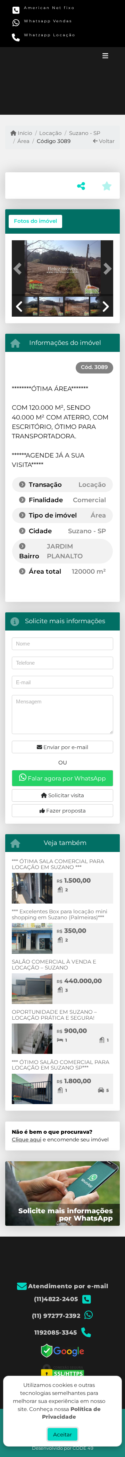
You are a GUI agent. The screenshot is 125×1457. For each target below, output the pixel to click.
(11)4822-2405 (39, 12)
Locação (50, 133)
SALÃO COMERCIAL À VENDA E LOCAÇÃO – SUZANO (54, 964)
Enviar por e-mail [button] (65, 747)
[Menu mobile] (62, 81)
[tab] (35, 221)
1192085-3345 (39, 39)
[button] (19, 269)
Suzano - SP (84, 133)
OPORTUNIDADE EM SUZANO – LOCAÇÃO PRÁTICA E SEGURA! (54, 1015)
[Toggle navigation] (105, 56)
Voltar (106, 141)
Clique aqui (26, 1139)
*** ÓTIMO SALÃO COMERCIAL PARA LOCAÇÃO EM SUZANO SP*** (60, 1065)
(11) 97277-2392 (41, 25)
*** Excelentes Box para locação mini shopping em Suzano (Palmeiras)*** (59, 914)
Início (24, 133)
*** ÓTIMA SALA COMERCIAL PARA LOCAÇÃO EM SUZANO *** (58, 864)
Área (23, 141)
